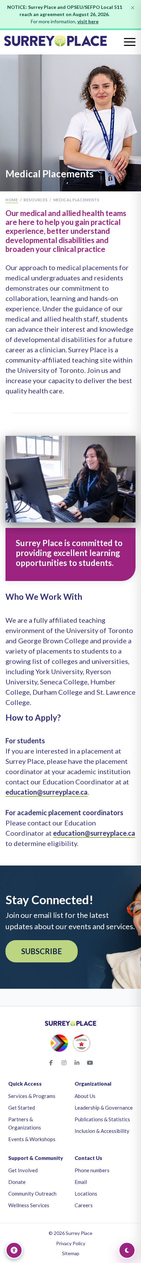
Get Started (21, 1107)
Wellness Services (28, 1205)
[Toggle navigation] (130, 42)
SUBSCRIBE (41, 951)
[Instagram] (64, 1063)
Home (11, 200)
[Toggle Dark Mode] (127, 1250)
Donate (17, 1182)
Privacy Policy (70, 1243)
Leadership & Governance (104, 1107)
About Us (85, 1096)
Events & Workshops (31, 1139)
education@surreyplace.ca (46, 792)
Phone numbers (92, 1170)
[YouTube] (90, 1063)
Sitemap (70, 1253)
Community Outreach (32, 1193)
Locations (86, 1193)
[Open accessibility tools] (14, 1250)
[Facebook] (51, 1063)
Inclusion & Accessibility (102, 1131)
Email (81, 1182)
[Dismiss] (132, 7)
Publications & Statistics (102, 1119)
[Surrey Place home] (70, 42)
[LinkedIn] (77, 1063)
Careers (84, 1205)
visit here (88, 21)
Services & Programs (31, 1096)
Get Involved (23, 1170)
